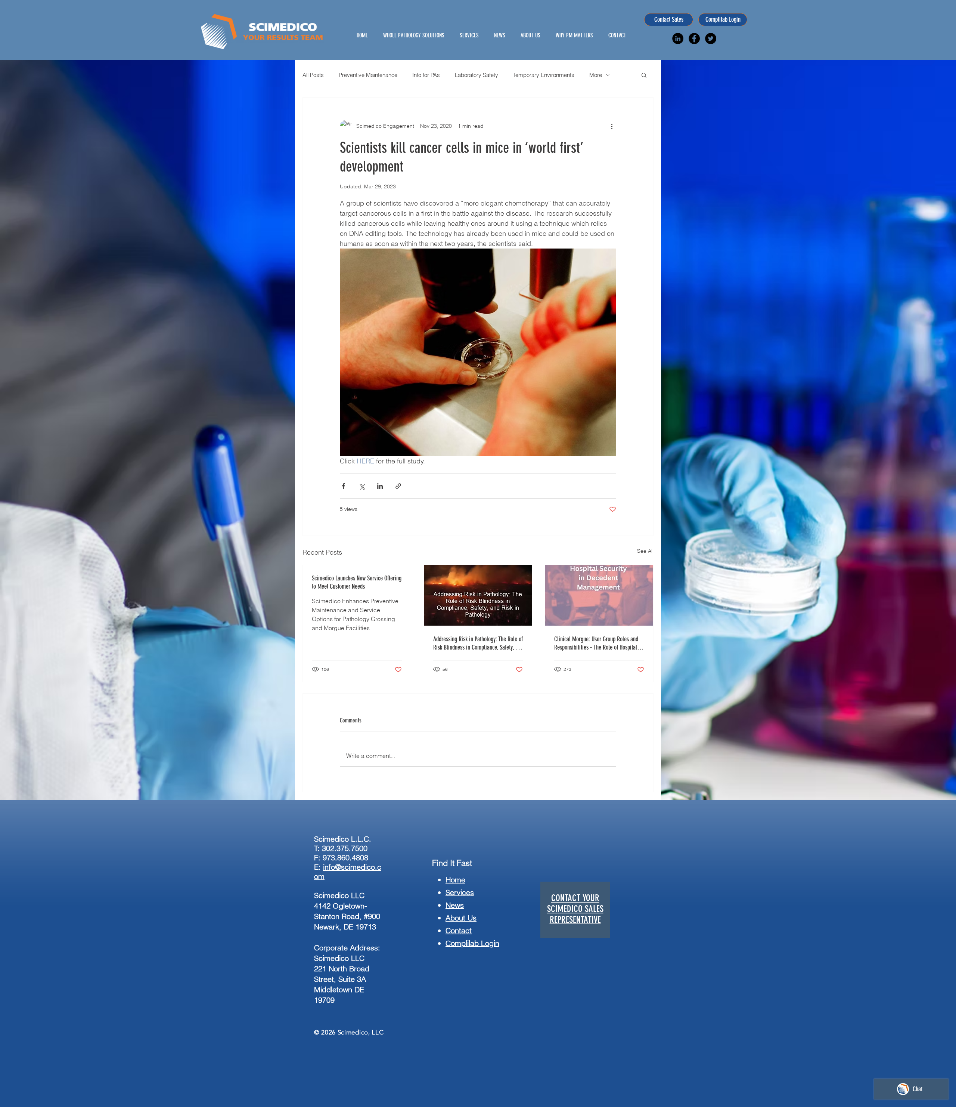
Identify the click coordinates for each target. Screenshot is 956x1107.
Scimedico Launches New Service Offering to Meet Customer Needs (356, 582)
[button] (644, 75)
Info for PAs (426, 74)
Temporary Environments (543, 74)
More (595, 74)
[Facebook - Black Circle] (694, 38)
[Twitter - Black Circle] (710, 38)
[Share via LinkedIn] (380, 486)
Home (455, 879)
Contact (459, 930)
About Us (461, 917)
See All (645, 551)
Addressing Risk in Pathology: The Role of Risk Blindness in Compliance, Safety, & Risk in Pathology (478, 643)
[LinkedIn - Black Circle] (677, 38)
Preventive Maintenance (368, 74)
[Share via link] (398, 486)
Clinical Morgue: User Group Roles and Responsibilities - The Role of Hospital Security (596, 643)
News (455, 905)
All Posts (313, 74)
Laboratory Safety (476, 74)
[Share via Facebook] (343, 486)
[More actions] (611, 125)
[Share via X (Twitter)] (361, 486)
